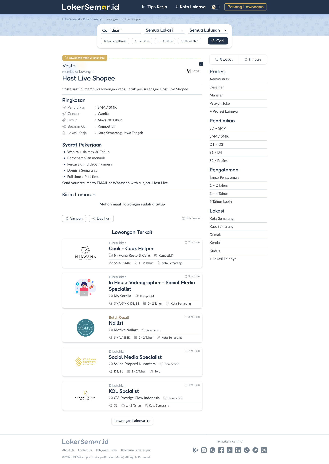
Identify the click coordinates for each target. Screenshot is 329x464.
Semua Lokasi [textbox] (159, 30)
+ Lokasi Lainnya (223, 259)
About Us (68, 450)
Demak (215, 235)
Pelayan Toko (220, 103)
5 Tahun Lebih (189, 41)
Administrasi (220, 79)
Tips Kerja (156, 6)
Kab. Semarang (221, 226)
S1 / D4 (216, 152)
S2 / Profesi (219, 161)
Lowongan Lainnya (130, 421)
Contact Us (85, 450)
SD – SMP (218, 128)
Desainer (217, 87)
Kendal (215, 243)
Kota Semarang (222, 218)
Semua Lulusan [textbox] (205, 30)
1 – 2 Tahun (142, 41)
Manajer (216, 95)
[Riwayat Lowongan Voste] (193, 78)
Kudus (215, 251)
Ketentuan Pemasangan (135, 450)
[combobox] (164, 30)
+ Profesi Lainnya (224, 111)
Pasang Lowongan (246, 6)
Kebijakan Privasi (106, 450)
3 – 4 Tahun (165, 41)
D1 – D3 (216, 144)
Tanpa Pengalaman (115, 41)
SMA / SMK (219, 136)
